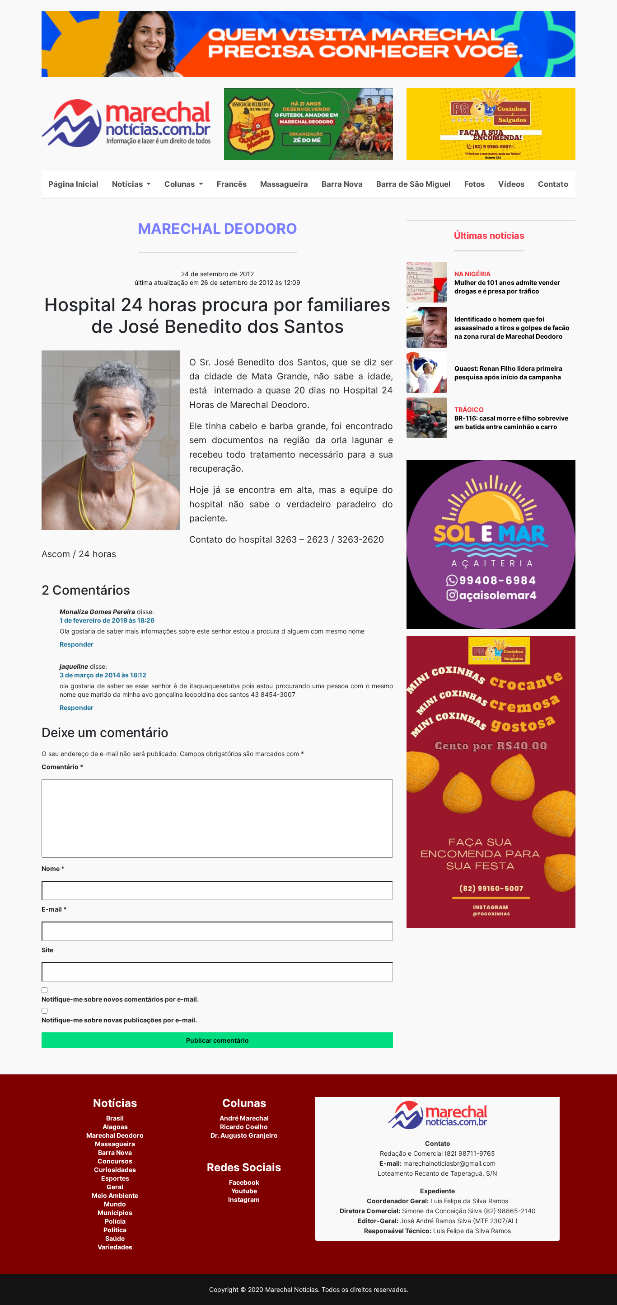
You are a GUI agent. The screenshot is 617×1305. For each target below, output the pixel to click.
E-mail (54, 909)
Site (47, 950)
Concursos (115, 1161)
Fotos (474, 184)
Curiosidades (115, 1169)
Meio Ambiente (115, 1195)
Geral (115, 1187)
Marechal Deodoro (115, 1135)
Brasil (115, 1118)
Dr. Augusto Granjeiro (244, 1135)
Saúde (115, 1238)
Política (114, 1230)
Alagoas (115, 1126)
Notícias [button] (128, 184)
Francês (232, 184)
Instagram (244, 1199)
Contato (553, 184)
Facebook (244, 1182)
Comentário (63, 767)
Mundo (115, 1204)
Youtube (244, 1191)
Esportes (115, 1178)
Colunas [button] (180, 184)
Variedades (115, 1247)
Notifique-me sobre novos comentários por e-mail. (120, 999)
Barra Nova (342, 184)
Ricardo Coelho (244, 1126)
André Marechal (244, 1118)
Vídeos (511, 184)
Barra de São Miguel (413, 184)
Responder (76, 644)
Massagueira (284, 184)
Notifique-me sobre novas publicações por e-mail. (119, 1020)
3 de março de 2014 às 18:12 (103, 675)
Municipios (115, 1212)
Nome (53, 868)
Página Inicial (76, 184)
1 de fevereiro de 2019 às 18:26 (107, 620)
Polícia (115, 1221)
